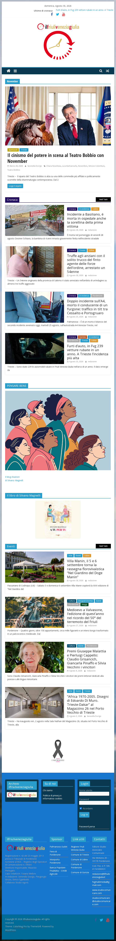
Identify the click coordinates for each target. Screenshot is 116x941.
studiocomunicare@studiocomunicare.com (101, 901)
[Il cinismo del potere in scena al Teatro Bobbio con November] (58, 88)
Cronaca (72, 209)
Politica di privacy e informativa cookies (52, 797)
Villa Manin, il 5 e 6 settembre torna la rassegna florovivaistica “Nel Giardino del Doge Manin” (85, 569)
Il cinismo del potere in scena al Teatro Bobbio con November (55, 158)
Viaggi (84, 604)
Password (84, 799)
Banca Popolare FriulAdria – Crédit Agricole (58, 870)
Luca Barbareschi (69, 166)
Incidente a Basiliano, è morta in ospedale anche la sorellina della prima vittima (86, 220)
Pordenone (97, 295)
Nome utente (85, 790)
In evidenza (84, 209)
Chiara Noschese (53, 166)
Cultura (72, 601)
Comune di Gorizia (80, 872)
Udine (95, 209)
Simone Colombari (97, 166)
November (82, 166)
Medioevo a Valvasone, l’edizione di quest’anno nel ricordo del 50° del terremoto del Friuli (85, 615)
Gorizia (82, 337)
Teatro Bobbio (13, 170)
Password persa (87, 826)
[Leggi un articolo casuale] (107, 71)
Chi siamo (48, 790)
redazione (92, 230)
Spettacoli (13, 149)
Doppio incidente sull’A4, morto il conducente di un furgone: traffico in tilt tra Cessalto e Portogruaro (87, 307)
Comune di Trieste (80, 854)
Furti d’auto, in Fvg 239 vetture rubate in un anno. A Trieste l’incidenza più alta (87, 352)
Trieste (24, 149)
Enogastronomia (85, 601)
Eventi (78, 555)
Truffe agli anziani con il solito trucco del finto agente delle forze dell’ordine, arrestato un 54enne (86, 263)
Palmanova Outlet (58, 846)
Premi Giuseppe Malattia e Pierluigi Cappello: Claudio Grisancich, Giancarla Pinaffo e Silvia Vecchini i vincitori (86, 659)
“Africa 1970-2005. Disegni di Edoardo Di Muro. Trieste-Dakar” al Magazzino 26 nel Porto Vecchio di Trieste (88, 704)
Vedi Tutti (103, 199)
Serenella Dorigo (34, 166)
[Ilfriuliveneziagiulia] (8, 71)
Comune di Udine (79, 859)
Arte (70, 555)
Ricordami (87, 808)
